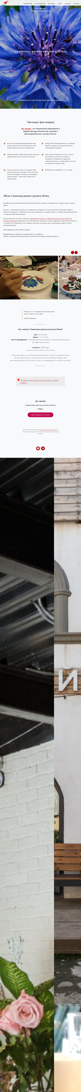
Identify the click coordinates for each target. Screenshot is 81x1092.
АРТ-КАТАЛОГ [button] (51, 3)
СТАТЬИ (60, 3)
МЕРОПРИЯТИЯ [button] (28, 3)
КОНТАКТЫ (76, 3)
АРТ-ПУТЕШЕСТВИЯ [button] (40, 3)
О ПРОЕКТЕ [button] (68, 3)
